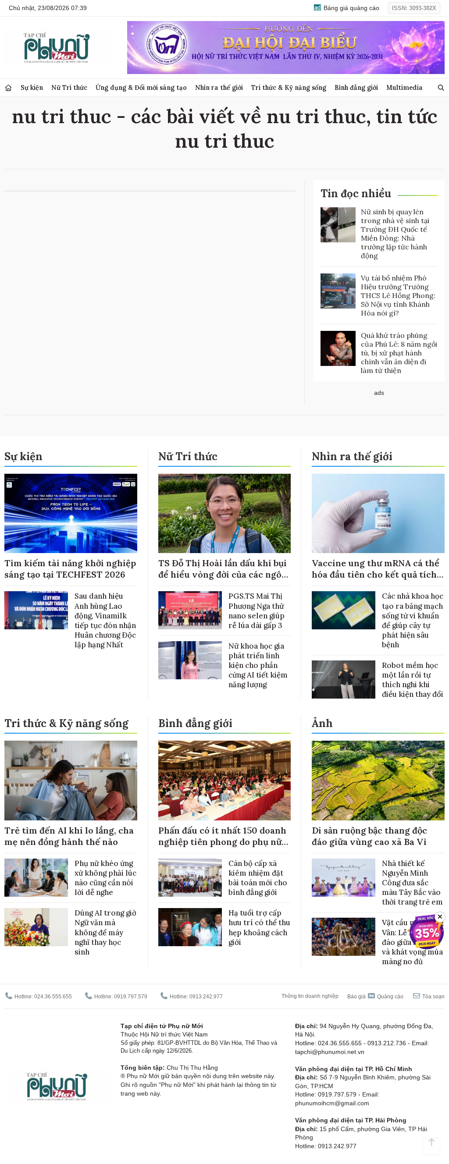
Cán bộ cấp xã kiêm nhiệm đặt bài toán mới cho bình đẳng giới (257, 878)
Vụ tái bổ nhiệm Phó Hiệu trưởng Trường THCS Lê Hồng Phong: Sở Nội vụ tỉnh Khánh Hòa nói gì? (398, 295)
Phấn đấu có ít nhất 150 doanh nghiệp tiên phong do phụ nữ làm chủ (222, 842)
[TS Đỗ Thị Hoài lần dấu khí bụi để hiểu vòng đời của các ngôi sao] (224, 514)
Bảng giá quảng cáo (350, 7)
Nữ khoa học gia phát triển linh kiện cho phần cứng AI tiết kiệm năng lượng (258, 665)
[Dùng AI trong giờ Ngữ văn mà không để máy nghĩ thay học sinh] (36, 927)
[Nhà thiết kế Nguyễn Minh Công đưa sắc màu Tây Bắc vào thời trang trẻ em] (343, 878)
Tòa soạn (433, 997)
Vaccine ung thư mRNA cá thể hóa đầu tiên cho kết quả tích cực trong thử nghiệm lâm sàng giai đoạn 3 (375, 580)
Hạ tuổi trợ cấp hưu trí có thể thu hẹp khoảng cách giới (259, 927)
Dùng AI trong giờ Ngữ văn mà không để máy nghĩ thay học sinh (105, 932)
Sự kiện (32, 87)
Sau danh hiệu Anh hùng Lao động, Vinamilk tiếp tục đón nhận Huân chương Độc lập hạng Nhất (105, 620)
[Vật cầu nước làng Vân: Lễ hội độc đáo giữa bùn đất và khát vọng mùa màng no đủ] (343, 937)
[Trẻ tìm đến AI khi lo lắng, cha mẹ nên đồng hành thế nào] (70, 780)
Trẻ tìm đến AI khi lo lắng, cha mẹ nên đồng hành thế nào (69, 836)
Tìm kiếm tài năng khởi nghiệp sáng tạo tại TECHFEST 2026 (70, 568)
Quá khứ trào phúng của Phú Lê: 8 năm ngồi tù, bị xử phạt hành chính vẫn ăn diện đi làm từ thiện (399, 353)
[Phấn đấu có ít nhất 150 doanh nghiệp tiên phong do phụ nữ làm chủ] (224, 780)
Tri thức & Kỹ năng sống (288, 87)
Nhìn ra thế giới (219, 87)
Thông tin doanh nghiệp (310, 996)
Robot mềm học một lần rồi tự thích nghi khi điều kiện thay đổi (412, 679)
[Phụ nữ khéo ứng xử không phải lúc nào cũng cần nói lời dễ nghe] (36, 878)
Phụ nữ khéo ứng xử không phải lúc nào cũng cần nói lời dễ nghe (105, 878)
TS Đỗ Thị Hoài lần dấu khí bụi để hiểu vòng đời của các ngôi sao (222, 574)
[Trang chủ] (8, 88)
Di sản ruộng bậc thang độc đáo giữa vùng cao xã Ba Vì (369, 836)
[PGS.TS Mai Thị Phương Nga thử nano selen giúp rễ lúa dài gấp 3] (190, 610)
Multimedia (404, 87)
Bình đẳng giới (356, 87)
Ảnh (322, 723)
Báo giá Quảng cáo (375, 997)
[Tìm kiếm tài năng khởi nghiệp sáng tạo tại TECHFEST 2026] (70, 514)
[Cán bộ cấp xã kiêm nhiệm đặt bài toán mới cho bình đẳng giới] (190, 878)
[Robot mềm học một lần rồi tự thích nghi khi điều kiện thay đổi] (343, 679)
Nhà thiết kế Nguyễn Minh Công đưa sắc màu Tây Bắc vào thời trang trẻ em (412, 883)
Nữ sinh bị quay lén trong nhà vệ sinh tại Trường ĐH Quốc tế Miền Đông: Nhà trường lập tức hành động (395, 233)
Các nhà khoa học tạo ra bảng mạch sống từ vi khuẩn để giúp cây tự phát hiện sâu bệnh (412, 620)
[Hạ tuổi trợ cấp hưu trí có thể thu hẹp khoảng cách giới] (190, 927)
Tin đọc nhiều (356, 193)
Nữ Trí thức (69, 87)
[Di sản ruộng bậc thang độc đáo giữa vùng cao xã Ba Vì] (378, 780)
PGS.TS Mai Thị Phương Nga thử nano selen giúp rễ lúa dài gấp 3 (256, 610)
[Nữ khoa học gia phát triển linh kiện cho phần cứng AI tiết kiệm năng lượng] (190, 660)
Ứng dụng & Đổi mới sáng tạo (141, 87)
